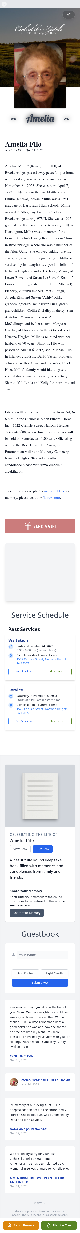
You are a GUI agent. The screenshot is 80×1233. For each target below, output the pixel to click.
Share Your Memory (26, 913)
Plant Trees (56, 671)
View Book (20, 849)
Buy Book (43, 849)
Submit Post (40, 983)
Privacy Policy (28, 1215)
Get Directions (24, 671)
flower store (51, 497)
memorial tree (54, 490)
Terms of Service (51, 1215)
